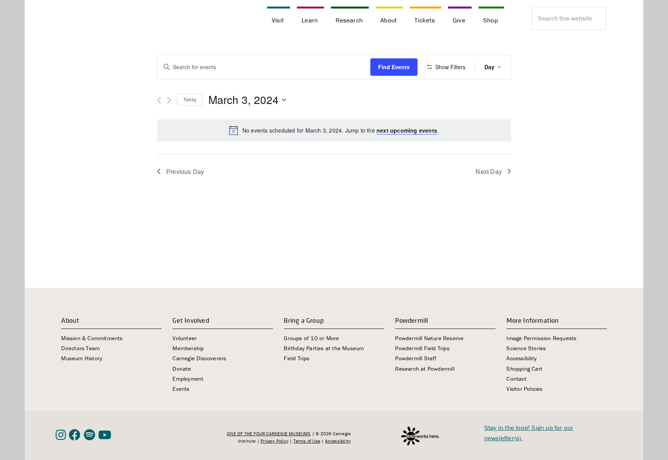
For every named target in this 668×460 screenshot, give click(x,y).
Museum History (81, 358)
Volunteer (184, 338)
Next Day (488, 171)
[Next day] (169, 100)
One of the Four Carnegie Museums (268, 433)
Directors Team (80, 348)
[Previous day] (159, 100)
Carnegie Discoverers (199, 358)
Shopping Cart (524, 368)
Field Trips (296, 358)
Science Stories (526, 348)
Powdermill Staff (415, 358)
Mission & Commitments (92, 338)
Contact (516, 378)
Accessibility (521, 358)
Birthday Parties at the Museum (324, 348)
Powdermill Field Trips (422, 348)
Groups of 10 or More (311, 338)
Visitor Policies (524, 388)
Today (189, 99)
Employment (187, 378)
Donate (181, 368)
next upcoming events (407, 130)
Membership (188, 348)
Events (180, 388)
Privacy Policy (274, 441)
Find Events (394, 67)
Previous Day (185, 171)
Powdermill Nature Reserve (429, 338)
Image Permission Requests (541, 338)
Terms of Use (306, 441)
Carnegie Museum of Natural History (94, 19)
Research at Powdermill (424, 368)
